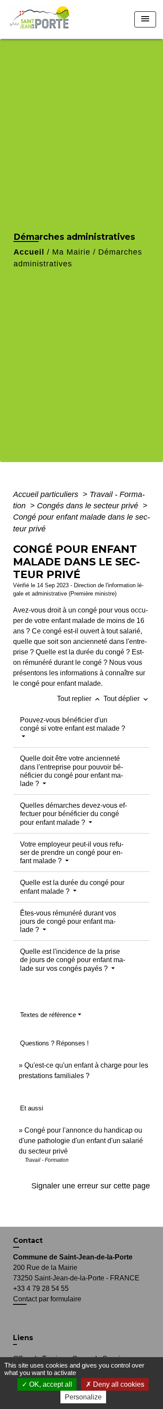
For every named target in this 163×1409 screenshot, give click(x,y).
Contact (28, 1240)
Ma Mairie (71, 252)
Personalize (83, 1397)
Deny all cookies (117, 1384)
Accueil (28, 252)
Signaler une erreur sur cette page (90, 1185)
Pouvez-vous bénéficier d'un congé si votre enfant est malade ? (72, 724)
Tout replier (79, 698)
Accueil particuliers (46, 494)
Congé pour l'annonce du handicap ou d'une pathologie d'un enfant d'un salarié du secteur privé (81, 1141)
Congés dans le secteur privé (88, 505)
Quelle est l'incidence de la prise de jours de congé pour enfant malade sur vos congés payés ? (72, 960)
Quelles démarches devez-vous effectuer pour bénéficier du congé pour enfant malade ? (73, 814)
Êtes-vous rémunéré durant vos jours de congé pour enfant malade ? (68, 921)
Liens (23, 1338)
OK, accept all (49, 1384)
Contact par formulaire (47, 1299)
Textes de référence (48, 1014)
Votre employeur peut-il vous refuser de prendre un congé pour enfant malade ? (71, 852)
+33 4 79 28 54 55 (41, 1288)
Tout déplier (126, 698)
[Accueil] (42, 19)
